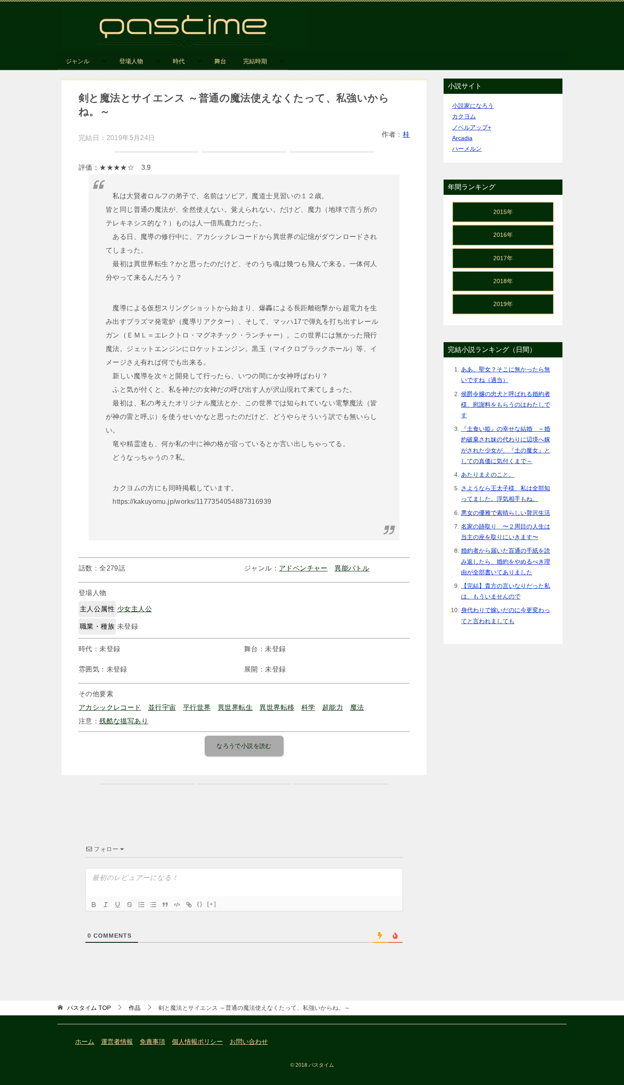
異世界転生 (235, 707)
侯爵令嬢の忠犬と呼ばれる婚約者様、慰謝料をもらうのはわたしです (505, 405)
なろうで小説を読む (244, 745)
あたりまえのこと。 (487, 474)
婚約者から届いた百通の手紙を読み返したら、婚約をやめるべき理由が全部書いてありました (505, 561)
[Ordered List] (141, 904)
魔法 (357, 707)
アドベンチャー (303, 568)
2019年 (503, 304)
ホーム (84, 1041)
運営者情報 (117, 1041)
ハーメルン (467, 148)
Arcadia (462, 138)
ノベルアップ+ (471, 127)
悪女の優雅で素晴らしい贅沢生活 (505, 512)
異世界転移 (276, 707)
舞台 (220, 61)
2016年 (503, 234)
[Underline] (118, 904)
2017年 (503, 258)
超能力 (332, 707)
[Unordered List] (153, 904)
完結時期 (255, 61)
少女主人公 (134, 609)
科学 (308, 707)
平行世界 (197, 707)
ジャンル (78, 61)
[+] (211, 904)
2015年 (503, 211)
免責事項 (152, 1041)
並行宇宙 (162, 707)
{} (200, 904)
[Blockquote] (165, 904)
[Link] (189, 904)
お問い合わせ (249, 1041)
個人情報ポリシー (197, 1041)
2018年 (503, 281)
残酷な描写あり (123, 721)
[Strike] (129, 904)
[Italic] (106, 904)
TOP (89, 1007)
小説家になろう (473, 105)
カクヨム (464, 116)
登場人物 (131, 61)
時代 (179, 61)
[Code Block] (177, 904)
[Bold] (94, 904)
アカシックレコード (110, 707)
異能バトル (351, 568)
